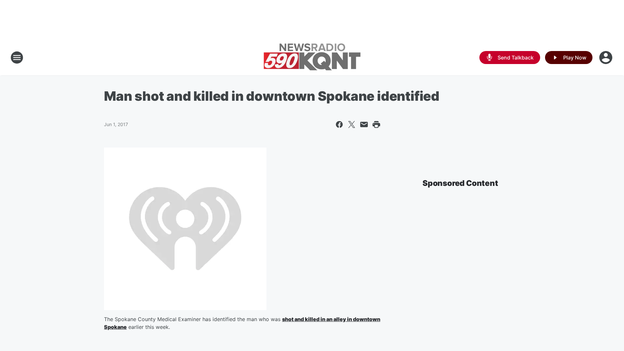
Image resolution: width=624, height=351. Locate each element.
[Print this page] (376, 124)
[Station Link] (312, 57)
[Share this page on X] (351, 124)
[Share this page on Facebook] (339, 124)
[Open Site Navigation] (16, 57)
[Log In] (606, 57)
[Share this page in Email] (364, 124)
